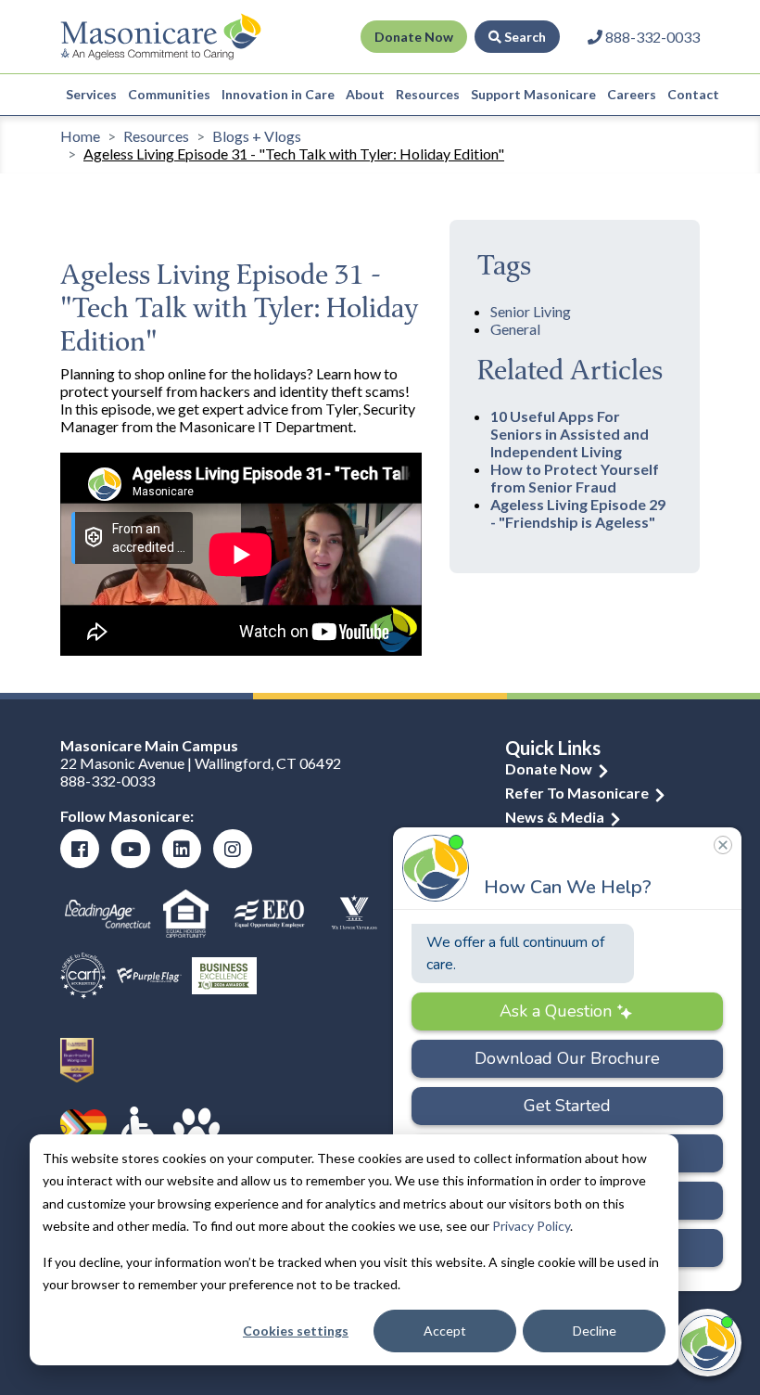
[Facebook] (79, 848)
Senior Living (530, 311)
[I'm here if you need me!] (707, 1342)
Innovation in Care (278, 94)
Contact (693, 94)
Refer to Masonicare (577, 792)
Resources (428, 94)
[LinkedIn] (181, 848)
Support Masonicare (533, 94)
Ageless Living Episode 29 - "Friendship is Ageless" (577, 513)
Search (523, 37)
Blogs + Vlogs (256, 136)
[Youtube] (130, 848)
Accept (445, 1330)
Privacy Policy (531, 1226)
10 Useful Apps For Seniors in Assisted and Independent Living (569, 433)
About (365, 94)
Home (80, 136)
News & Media (554, 816)
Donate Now (413, 37)
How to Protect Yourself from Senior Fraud (574, 477)
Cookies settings (295, 1330)
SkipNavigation (304, 37)
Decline (594, 1330)
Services (91, 94)
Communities (169, 94)
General (515, 329)
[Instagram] (232, 848)
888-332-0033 (107, 780)
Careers (631, 94)
